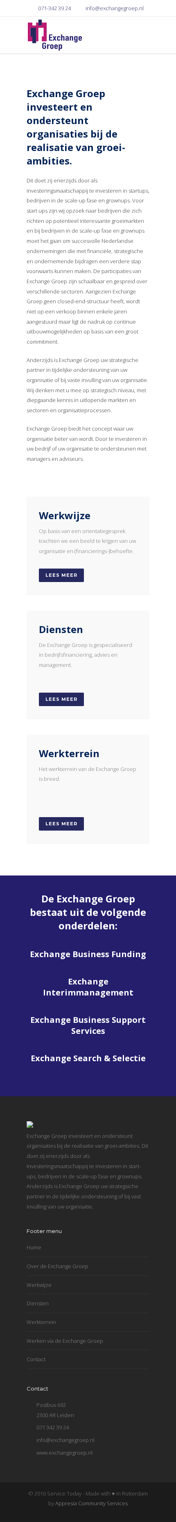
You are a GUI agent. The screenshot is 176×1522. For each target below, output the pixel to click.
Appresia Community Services (91, 1503)
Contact (36, 1359)
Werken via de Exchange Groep (65, 1340)
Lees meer (61, 575)
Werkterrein (41, 1322)
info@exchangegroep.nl (115, 8)
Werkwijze (39, 1285)
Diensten (38, 1303)
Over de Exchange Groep (57, 1266)
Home (34, 1247)
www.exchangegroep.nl (64, 1452)
